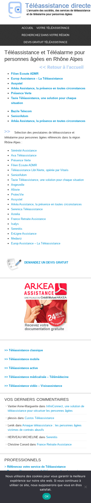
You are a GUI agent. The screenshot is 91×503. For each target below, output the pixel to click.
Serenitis (16, 228)
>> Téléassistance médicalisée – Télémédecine (36, 377)
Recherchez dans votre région (45, 35)
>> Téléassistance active (21, 368)
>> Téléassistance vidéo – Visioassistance (33, 385)
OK (47, 496)
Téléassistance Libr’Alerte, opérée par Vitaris (39, 170)
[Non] (85, 487)
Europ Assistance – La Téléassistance (37, 78)
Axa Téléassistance (23, 155)
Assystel (17, 83)
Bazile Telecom (21, 111)
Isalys (15, 224)
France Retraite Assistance (28, 219)
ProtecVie (17, 194)
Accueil (27, 28)
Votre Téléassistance (52, 28)
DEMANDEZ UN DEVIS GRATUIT (46, 262)
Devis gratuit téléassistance (45, 42)
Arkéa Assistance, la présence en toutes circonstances (48, 88)
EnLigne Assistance (23, 233)
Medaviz (16, 238)
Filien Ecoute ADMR (24, 73)
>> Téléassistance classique (23, 350)
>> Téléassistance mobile (21, 359)
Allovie (15, 189)
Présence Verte (21, 93)
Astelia (15, 214)
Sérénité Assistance (24, 150)
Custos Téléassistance (39, 418)
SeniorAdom (19, 116)
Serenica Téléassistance (27, 209)
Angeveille (17, 184)
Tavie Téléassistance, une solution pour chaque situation (47, 180)
